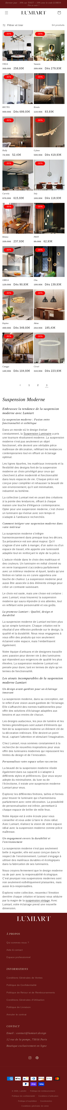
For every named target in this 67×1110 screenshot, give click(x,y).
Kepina (5, 323)
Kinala (37, 107)
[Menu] (6, 12)
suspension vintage (38, 900)
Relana (5, 237)
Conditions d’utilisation (48, 1096)
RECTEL (6, 107)
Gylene (37, 150)
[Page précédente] (20, 385)
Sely (35, 193)
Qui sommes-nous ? (18, 942)
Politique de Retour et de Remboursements (31, 992)
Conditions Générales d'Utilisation (25, 1000)
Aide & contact (15, 950)
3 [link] (46, 385)
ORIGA (5, 280)
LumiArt (23, 1091)
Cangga (5, 366)
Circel (36, 366)
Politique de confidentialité (23, 1096)
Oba (36, 280)
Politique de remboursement (42, 1091)
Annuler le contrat (17, 1014)
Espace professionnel (19, 957)
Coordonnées (46, 1101)
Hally (4, 150)
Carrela (5, 193)
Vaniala (37, 64)
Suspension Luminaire (38, 433)
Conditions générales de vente (35, 1106)
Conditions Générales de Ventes (25, 977)
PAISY (36, 237)
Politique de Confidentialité (22, 985)
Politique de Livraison (19, 1007)
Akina (36, 323)
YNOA (5, 64)
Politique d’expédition (27, 1101)
